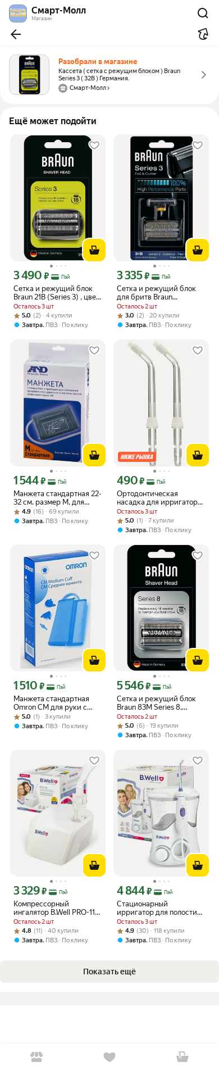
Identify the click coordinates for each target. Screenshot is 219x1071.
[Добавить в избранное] (94, 145)
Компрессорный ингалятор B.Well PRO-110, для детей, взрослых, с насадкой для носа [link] (57, 908)
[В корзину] (94, 250)
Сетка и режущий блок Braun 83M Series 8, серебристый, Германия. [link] (159, 703)
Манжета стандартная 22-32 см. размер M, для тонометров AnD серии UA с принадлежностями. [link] (57, 497)
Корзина (182, 1057)
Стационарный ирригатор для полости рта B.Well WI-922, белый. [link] (159, 908)
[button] (15, 34)
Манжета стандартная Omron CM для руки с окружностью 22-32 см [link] (51, 703)
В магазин (36, 1057)
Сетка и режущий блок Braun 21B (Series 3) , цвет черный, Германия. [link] (56, 292)
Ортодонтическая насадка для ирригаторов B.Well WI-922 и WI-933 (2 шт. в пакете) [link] (161, 497)
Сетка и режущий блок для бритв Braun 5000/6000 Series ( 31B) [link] (158, 292)
